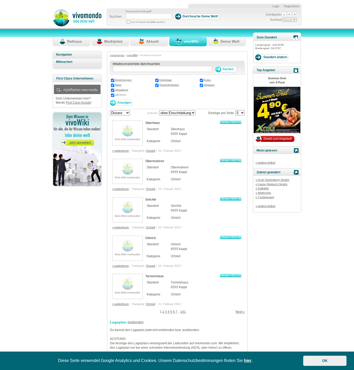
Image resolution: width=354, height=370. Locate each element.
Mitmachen (64, 62)
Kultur (207, 79)
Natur (118, 84)
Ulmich (150, 238)
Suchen (115, 16)
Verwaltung (121, 89)
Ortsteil (176, 141)
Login (275, 6)
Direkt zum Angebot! (278, 139)
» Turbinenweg (265, 197)
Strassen (209, 84)
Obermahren (154, 161)
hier (247, 360)
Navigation (64, 54)
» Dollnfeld (262, 188)
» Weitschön (263, 192)
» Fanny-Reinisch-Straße (271, 184)
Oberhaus (152, 123)
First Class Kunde (78, 102)
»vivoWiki (132, 55)
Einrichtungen (123, 79)
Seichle (150, 199)
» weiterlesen (120, 150)
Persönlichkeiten (169, 84)
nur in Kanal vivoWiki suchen (148, 22)
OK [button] (325, 361)
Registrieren (291, 6)
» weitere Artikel (265, 162)
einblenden (136, 322)
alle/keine (120, 94)
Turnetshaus (154, 276)
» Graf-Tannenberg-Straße (272, 179)
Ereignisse (165, 79)
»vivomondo (117, 55)
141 (183, 312)
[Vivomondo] (77, 25)
